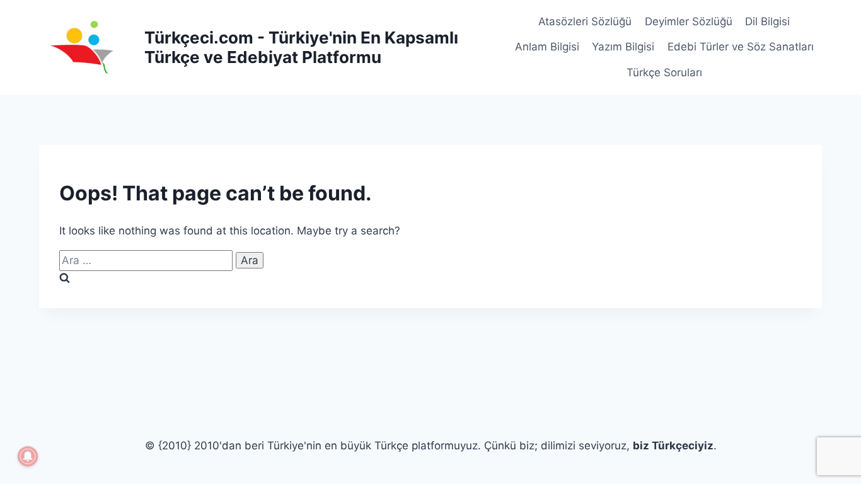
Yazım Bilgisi (623, 46)
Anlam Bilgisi (547, 46)
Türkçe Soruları (664, 72)
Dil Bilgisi (767, 21)
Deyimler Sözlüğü (688, 21)
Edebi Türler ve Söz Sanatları (740, 46)
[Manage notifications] (28, 456)
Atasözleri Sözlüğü (585, 21)
